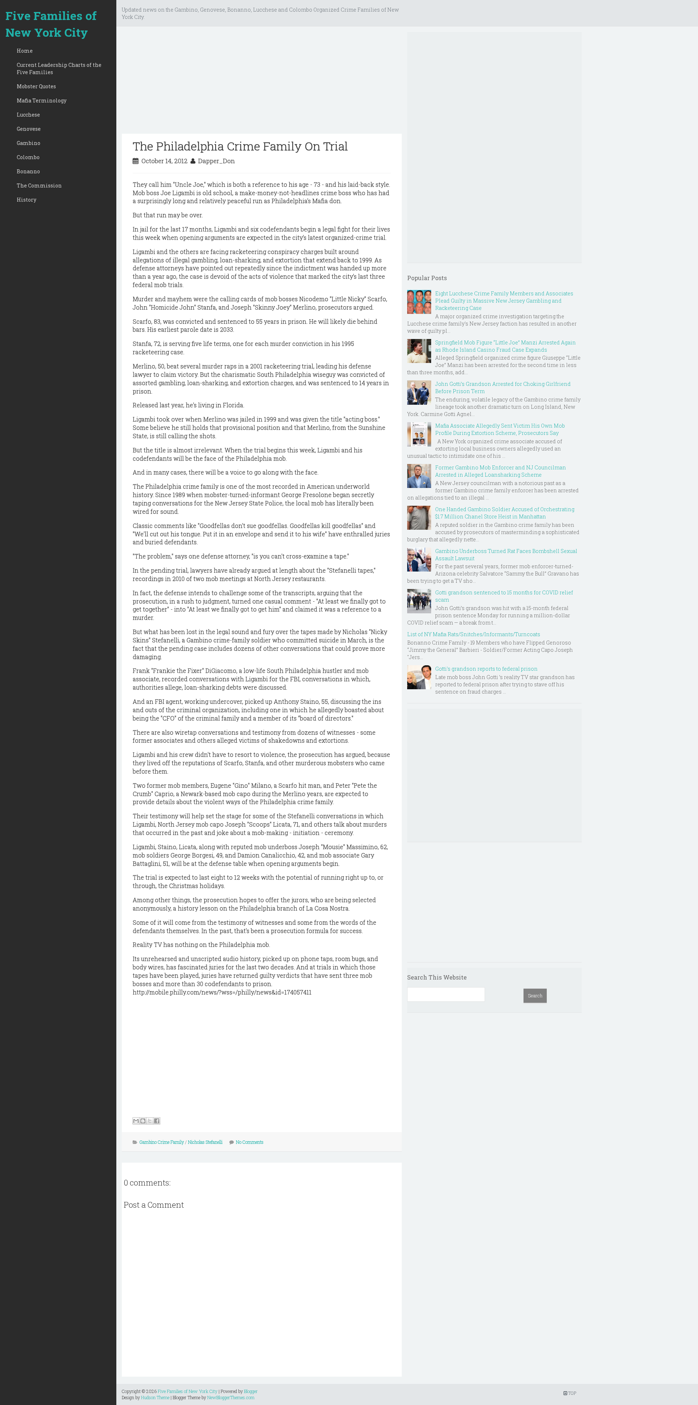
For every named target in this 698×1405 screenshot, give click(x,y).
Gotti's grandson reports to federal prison (486, 668)
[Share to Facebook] (156, 1121)
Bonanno (28, 171)
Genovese (29, 128)
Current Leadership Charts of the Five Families (59, 68)
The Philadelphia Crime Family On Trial (240, 146)
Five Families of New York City (51, 24)
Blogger (251, 1391)
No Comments (250, 1142)
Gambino (28, 143)
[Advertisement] (262, 83)
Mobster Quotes (36, 86)
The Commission (39, 185)
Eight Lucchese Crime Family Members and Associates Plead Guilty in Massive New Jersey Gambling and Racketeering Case (504, 300)
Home (25, 50)
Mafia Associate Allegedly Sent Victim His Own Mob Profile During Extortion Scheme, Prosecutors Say (500, 429)
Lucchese (28, 114)
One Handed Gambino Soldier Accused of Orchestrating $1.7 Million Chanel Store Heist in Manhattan (504, 513)
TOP (571, 1393)
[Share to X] (149, 1121)
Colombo (28, 157)
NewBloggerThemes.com (230, 1397)
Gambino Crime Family (162, 1142)
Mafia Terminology (42, 100)
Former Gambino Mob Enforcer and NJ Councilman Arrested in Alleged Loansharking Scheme (500, 471)
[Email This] (136, 1121)
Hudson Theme (155, 1397)
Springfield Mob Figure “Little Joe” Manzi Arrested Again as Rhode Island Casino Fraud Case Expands (505, 346)
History (26, 199)
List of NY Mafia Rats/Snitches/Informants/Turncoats (473, 634)
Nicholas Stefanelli (205, 1142)
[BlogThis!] (143, 1121)
